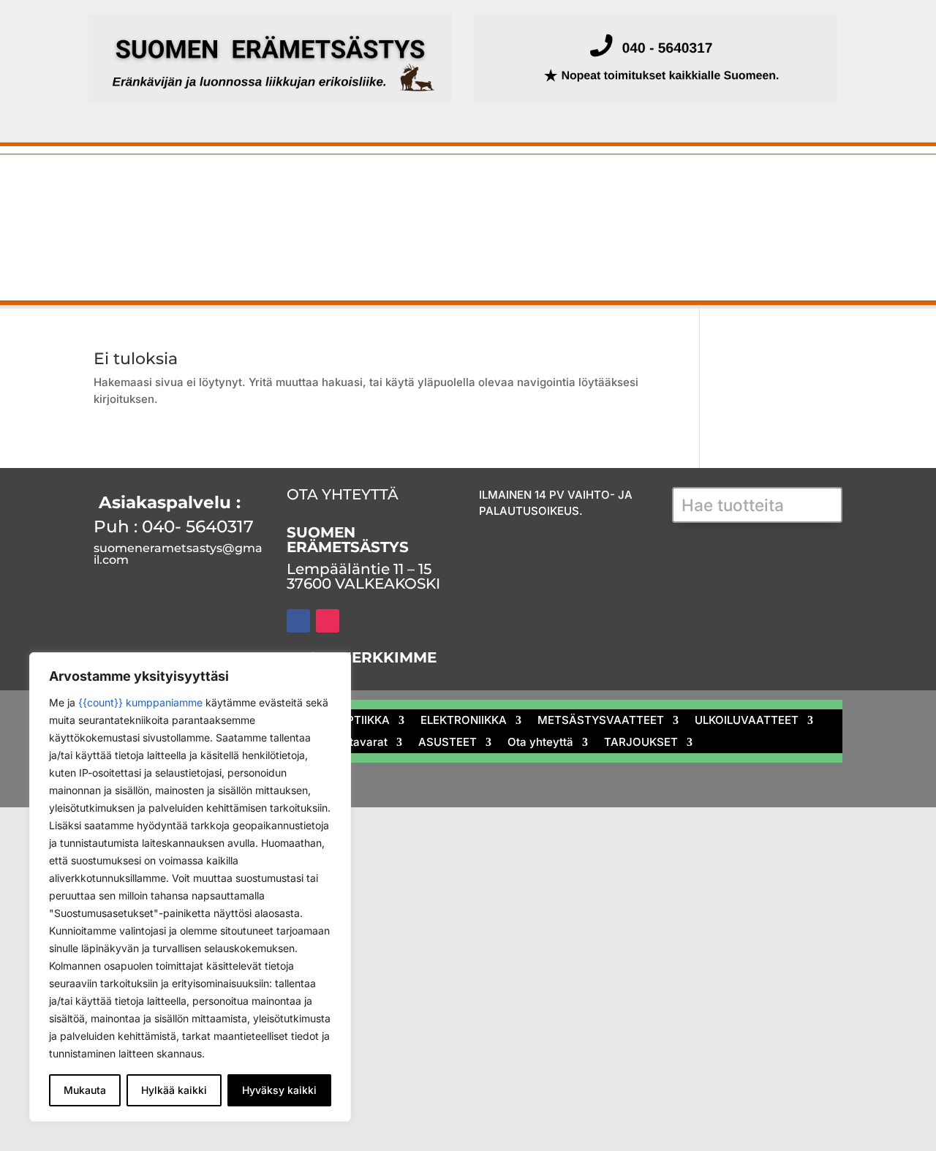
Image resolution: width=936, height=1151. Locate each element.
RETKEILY (410, 223)
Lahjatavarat (512, 223)
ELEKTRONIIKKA (487, 186)
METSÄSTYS (179, 186)
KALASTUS (284, 186)
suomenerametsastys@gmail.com (178, 554)
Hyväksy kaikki (279, 1090)
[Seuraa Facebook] (298, 621)
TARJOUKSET (118, 259)
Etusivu (100, 186)
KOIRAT (245, 223)
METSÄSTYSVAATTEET (639, 186)
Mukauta (85, 1090)
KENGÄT (324, 223)
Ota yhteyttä (724, 223)
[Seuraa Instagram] (327, 621)
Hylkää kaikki (174, 1090)
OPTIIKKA (378, 186)
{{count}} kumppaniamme (140, 702)
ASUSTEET (618, 223)
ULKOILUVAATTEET (134, 223)
